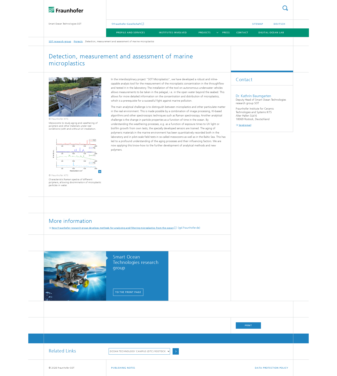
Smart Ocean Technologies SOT (65, 23)
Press (226, 32)
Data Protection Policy (271, 367)
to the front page (128, 292)
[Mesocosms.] (72, 97)
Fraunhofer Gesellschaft (127, 24)
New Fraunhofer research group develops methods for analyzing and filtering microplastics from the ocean (113, 228)
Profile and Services (130, 32)
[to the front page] (77, 276)
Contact (242, 32)
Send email (245, 125)
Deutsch (279, 24)
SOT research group (60, 41)
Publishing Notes (123, 367)
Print (248, 325)
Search (285, 8)
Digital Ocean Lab (271, 32)
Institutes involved (173, 32)
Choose (176, 351)
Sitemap (257, 24)
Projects (205, 32)
